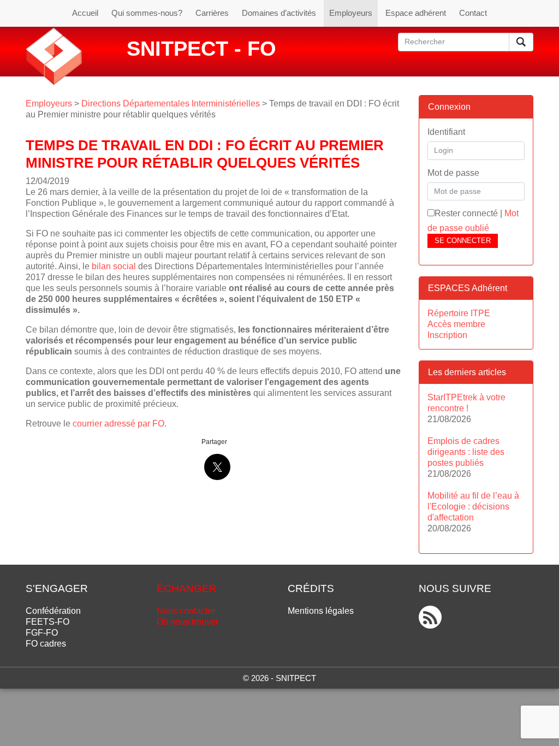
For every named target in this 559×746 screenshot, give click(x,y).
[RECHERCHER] (521, 42)
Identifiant (446, 132)
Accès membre (456, 324)
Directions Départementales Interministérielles (170, 103)
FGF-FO (42, 632)
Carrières (212, 12)
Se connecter (463, 240)
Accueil (85, 12)
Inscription (447, 335)
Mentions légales (321, 610)
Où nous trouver (187, 621)
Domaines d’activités (279, 12)
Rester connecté (466, 213)
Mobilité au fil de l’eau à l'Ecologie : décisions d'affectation (473, 506)
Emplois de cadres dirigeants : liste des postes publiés (465, 451)
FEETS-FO (47, 621)
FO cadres (46, 643)
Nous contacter (186, 610)
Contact (473, 12)
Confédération (53, 610)
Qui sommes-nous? (146, 12)
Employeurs (350, 12)
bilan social (114, 266)
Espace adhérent (415, 12)
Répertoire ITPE (458, 313)
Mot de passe (453, 172)
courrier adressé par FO (118, 423)
